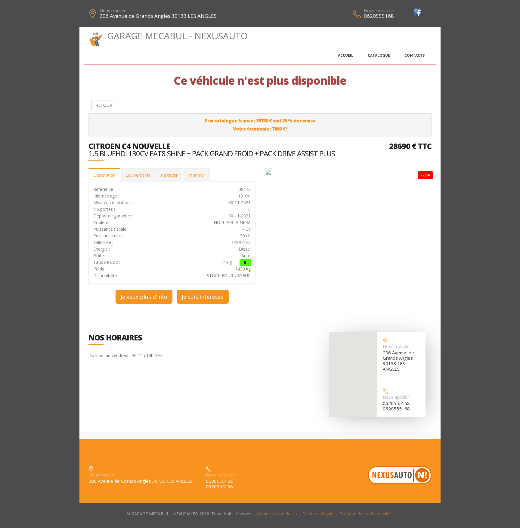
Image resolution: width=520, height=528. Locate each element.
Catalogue (379, 55)
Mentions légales (319, 514)
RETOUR (103, 105)
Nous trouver (112, 11)
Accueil (345, 55)
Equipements (138, 175)
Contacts (414, 55)
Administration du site (277, 514)
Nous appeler (396, 397)
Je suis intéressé (203, 296)
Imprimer (196, 175)
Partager (169, 175)
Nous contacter (379, 11)
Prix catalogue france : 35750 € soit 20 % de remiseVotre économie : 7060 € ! (260, 124)
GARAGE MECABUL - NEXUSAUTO (177, 36)
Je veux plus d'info (144, 296)
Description (104, 175)
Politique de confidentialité (365, 514)
